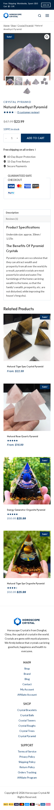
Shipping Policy (27, 761)
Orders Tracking (27, 772)
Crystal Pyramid (17, 101)
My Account (27, 689)
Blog (27, 679)
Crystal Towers (27, 720)
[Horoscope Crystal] (16, 15)
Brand (27, 673)
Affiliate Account (27, 694)
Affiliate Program (27, 777)
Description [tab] (12, 212)
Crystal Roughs (27, 725)
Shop (27, 668)
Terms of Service (27, 751)
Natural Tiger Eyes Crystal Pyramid (25, 366)
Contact (27, 684)
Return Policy (27, 767)
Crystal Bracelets (27, 710)
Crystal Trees (27, 730)
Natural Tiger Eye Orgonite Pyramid (25, 583)
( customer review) (28, 112)
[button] (46, 36)
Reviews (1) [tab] (12, 218)
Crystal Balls (27, 715)
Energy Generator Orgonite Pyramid (26, 509)
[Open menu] (47, 16)
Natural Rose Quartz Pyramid (22, 436)
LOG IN (46, 5)
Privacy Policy (27, 756)
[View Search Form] (39, 16)
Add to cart (36, 138)
